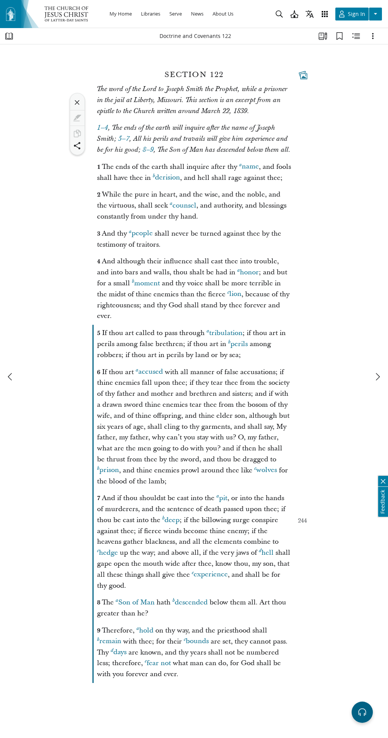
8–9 (147, 149)
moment (147, 283)
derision (167, 178)
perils (239, 344)
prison (109, 470)
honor (249, 272)
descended (191, 602)
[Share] (77, 146)
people (142, 233)
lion (235, 294)
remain (110, 641)
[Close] (77, 102)
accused (150, 372)
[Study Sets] (322, 36)
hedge (108, 552)
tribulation (225, 333)
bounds (197, 641)
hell (267, 552)
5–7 (123, 138)
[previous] (10, 376)
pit (223, 498)
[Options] (372, 36)
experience (211, 574)
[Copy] (77, 133)
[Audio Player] (362, 712)
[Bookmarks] (339, 36)
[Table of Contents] (9, 36)
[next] (377, 376)
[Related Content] (356, 36)
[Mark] (77, 118)
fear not (159, 663)
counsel (184, 205)
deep (172, 520)
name (250, 167)
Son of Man (136, 602)
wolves (266, 470)
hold (146, 630)
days (120, 652)
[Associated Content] (303, 75)
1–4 (102, 127)
